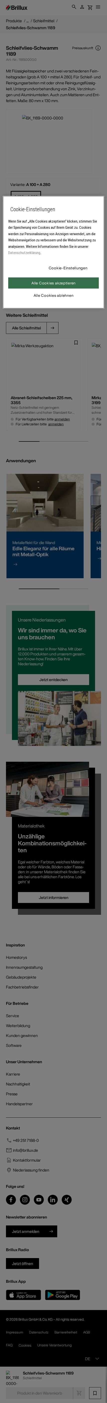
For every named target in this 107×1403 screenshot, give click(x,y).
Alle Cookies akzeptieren (53, 282)
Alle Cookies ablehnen (54, 295)
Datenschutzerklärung (24, 253)
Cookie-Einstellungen (68, 267)
